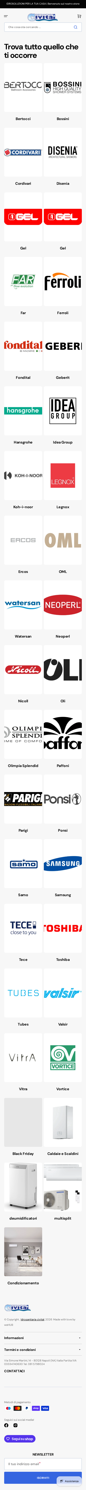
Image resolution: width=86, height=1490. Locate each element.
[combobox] (43, 27)
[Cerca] (76, 27)
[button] (5, 16)
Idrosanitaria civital (32, 1319)
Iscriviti (43, 1478)
